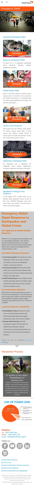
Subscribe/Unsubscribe (10, 460)
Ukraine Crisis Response (12, 126)
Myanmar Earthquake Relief (14, 60)
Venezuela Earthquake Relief (14, 37)
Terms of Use (7, 462)
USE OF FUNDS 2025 (17, 402)
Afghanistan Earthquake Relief (15, 161)
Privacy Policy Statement (10, 468)
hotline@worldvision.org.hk (16, 437)
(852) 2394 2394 (11, 432)
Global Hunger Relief (11, 91)
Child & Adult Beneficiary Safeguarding (15, 471)
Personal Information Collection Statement (16, 465)
